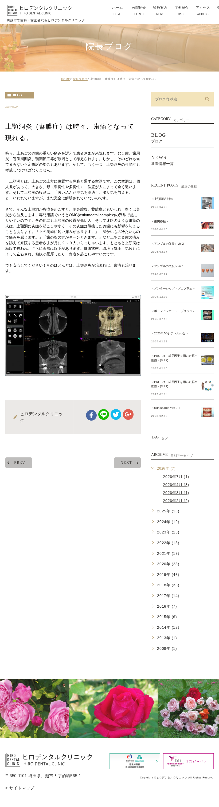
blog (17, 95)
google (128, 414)
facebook (91, 415)
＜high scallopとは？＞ (166, 408)
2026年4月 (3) (176, 484)
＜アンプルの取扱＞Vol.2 (167, 243)
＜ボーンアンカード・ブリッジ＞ (173, 310)
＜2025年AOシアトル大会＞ (169, 333)
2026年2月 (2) (176, 501)
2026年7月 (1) (176, 476)
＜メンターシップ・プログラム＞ (173, 288)
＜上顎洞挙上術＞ (163, 198)
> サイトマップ (19, 787)
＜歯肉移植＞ (160, 221)
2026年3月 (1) (176, 492)
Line (103, 414)
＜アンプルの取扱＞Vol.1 (167, 266)
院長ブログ (80, 79)
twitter (116, 414)
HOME (65, 79)
